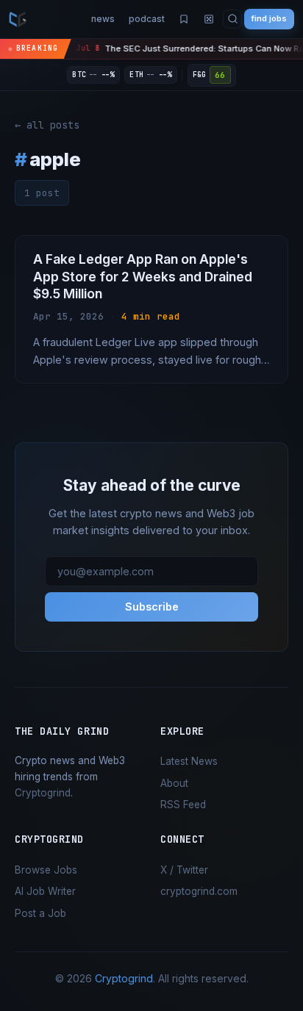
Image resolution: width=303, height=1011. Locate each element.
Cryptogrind (43, 793)
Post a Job (40, 913)
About (174, 783)
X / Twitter (184, 870)
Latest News (189, 761)
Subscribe (152, 606)
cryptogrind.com (199, 891)
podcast (147, 18)
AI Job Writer (45, 891)
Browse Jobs (46, 870)
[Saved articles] (184, 19)
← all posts (47, 125)
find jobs (269, 18)
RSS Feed (183, 804)
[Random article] (209, 19)
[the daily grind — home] (17, 19)
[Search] (233, 19)
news (103, 18)
